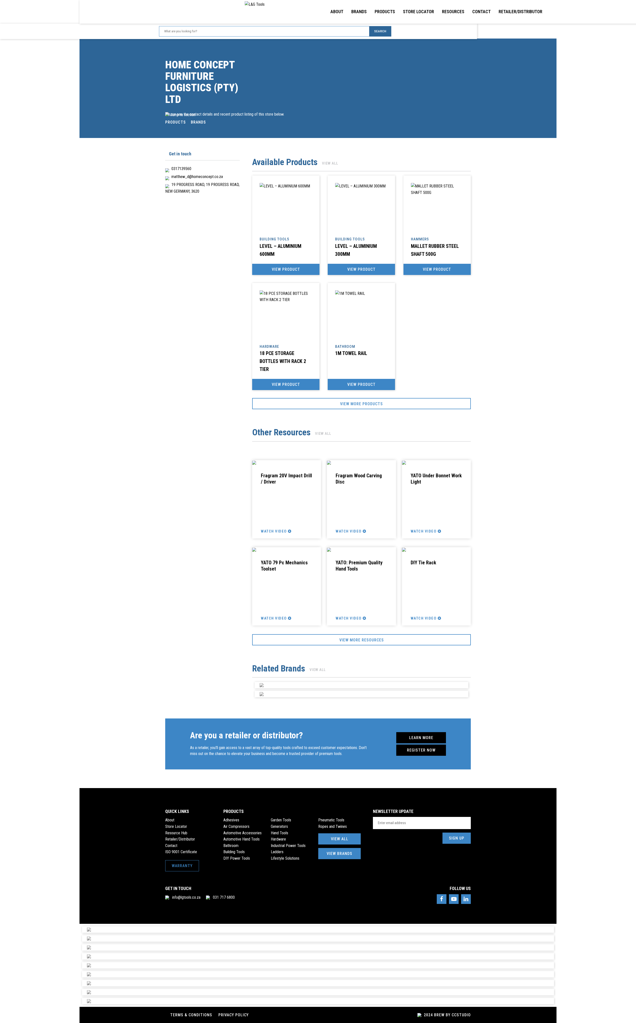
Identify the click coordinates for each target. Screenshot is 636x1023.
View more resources (361, 640)
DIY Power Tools (236, 858)
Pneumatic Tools (331, 820)
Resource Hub (176, 833)
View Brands (339, 853)
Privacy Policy (233, 1015)
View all (330, 163)
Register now (421, 750)
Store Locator (418, 11)
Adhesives (231, 820)
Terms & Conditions (191, 1015)
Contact (481, 11)
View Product (286, 269)
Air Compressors (236, 826)
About (336, 11)
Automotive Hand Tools (241, 839)
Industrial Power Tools (288, 845)
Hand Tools (279, 833)
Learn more (421, 737)
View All (339, 839)
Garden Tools (281, 820)
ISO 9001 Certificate (181, 851)
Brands (359, 11)
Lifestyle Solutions (285, 858)
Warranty (182, 865)
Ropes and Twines (332, 826)
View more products (361, 403)
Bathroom (230, 845)
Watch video (274, 531)
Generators (279, 826)
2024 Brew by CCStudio (447, 1015)
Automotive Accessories (242, 833)
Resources (453, 11)
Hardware (278, 839)
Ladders (277, 851)
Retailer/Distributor (520, 11)
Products (385, 11)
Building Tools (234, 851)
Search (380, 31)
